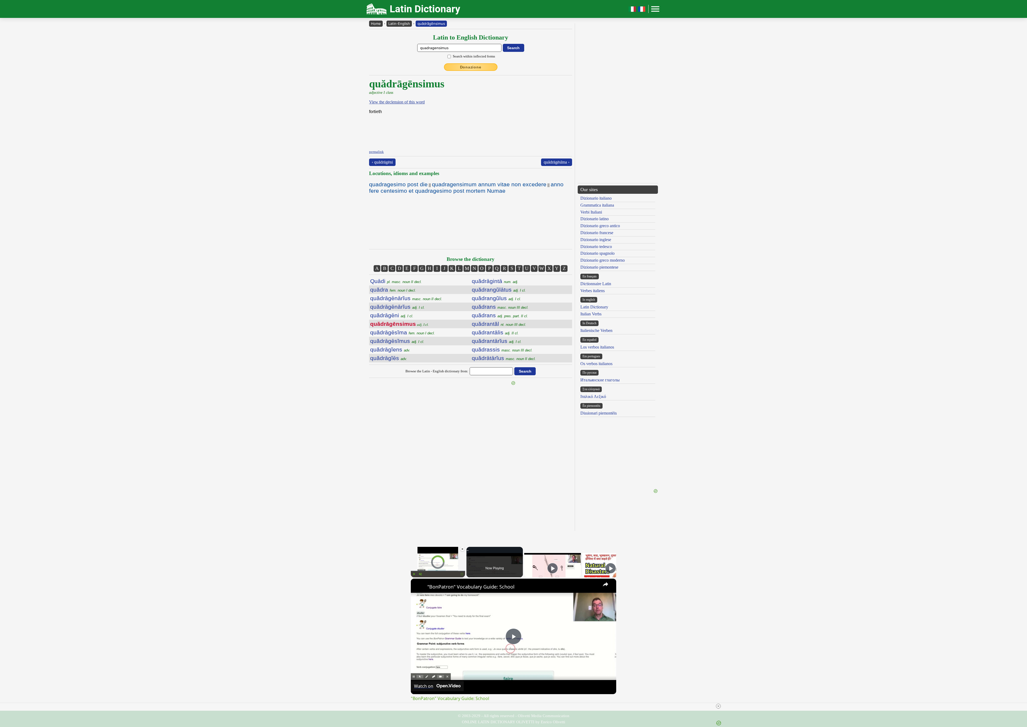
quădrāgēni (391, 315)
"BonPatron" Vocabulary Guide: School (471, 586)
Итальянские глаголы (600, 380)
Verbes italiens (592, 290)
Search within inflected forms (474, 56)
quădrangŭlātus (499, 290)
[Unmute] (420, 574)
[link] (419, 587)
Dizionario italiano (596, 198)
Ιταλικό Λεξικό (593, 396)
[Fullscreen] (462, 574)
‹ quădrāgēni (382, 162)
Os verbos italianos (596, 363)
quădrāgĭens (390, 349)
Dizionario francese (596, 232)
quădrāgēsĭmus (397, 341)
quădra (393, 290)
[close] (718, 706)
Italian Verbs (590, 314)
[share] (605, 584)
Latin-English (399, 23)
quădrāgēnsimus (431, 23)
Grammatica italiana (597, 205)
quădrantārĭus (497, 341)
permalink (376, 152)
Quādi (396, 281)
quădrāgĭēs (388, 358)
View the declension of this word (397, 102)
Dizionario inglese (595, 239)
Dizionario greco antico (600, 225)
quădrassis (502, 349)
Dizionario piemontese (599, 267)
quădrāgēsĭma (402, 332)
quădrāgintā (495, 281)
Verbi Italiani (591, 212)
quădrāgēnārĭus (406, 298)
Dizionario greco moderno (602, 260)
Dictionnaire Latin (595, 283)
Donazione (470, 67)
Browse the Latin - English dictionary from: (436, 371)
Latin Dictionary (594, 307)
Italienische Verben (596, 330)
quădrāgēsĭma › (556, 162)
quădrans (500, 307)
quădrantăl (499, 324)
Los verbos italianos (597, 347)
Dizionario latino (594, 218)
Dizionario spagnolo (597, 253)
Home (376, 23)
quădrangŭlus (496, 298)
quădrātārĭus (504, 358)
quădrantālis (495, 332)
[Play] (414, 574)
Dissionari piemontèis (598, 413)
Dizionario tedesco (596, 246)
